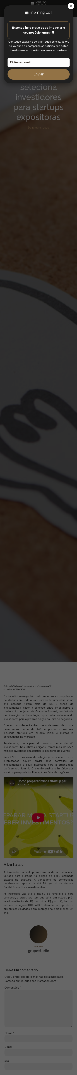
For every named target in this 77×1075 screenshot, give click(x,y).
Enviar (38, 74)
